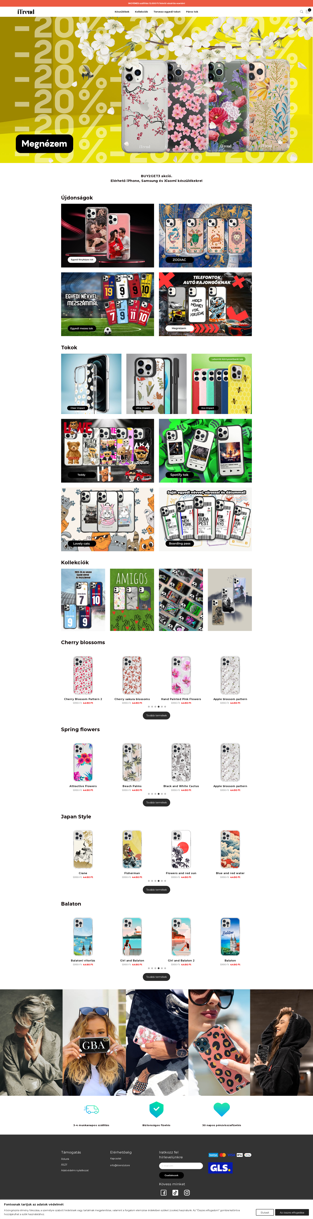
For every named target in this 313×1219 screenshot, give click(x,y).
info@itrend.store (120, 1165)
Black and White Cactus (83, 786)
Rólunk (65, 1159)
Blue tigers (181, 873)
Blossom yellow (230, 699)
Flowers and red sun (83, 873)
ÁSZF (64, 1164)
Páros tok (192, 11)
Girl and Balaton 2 (84, 960)
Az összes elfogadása (292, 1212)
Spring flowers (80, 729)
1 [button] (148, 706)
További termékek (156, 715)
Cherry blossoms (83, 642)
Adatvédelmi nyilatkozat (75, 1170)
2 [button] (151, 706)
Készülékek (122, 11)
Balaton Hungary (232, 960)
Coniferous (230, 873)
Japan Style (76, 817)
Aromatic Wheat (181, 786)
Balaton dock (183, 960)
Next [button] (249, 677)
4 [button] (158, 706)
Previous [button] (64, 677)
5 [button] (161, 706)
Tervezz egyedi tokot (167, 11)
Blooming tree (181, 699)
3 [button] (155, 706)
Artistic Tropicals (230, 786)
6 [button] (164, 706)
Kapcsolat (115, 1158)
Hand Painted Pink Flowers (83, 699)
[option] (83, 679)
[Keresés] (302, 11)
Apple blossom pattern (132, 699)
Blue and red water (132, 873)
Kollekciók (141, 11)
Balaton (71, 904)
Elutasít (265, 1212)
